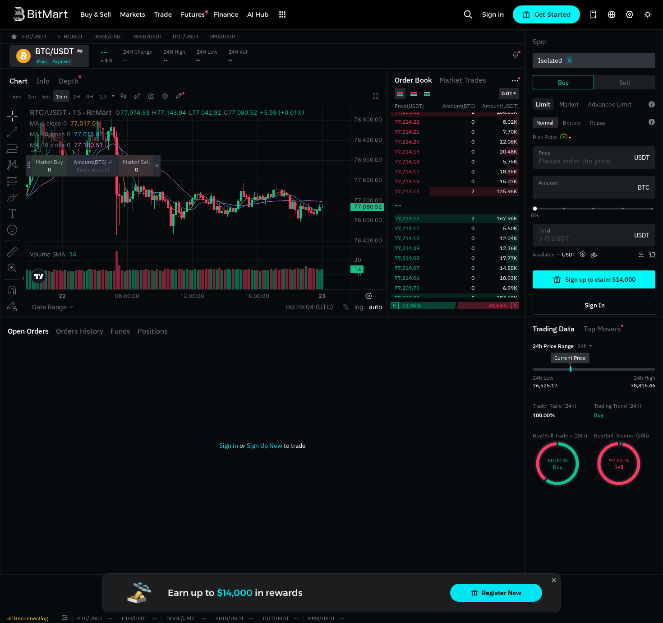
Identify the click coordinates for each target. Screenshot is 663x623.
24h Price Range (553, 346)
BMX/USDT (321, 618)
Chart (18, 80)
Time (15, 96)
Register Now (501, 593)
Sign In (493, 14)
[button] (584, 346)
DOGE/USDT (181, 618)
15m (61, 96)
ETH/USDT (134, 618)
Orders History (79, 330)
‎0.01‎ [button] (507, 93)
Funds (120, 330)
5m (46, 96)
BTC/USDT (90, 618)
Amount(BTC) (90, 161)
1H (76, 96)
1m (32, 96)
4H (89, 96)
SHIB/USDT (230, 618)
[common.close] (554, 580)
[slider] (535, 208)
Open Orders (28, 330)
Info (43, 80)
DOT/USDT (276, 618)
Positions (153, 330)
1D (102, 96)
